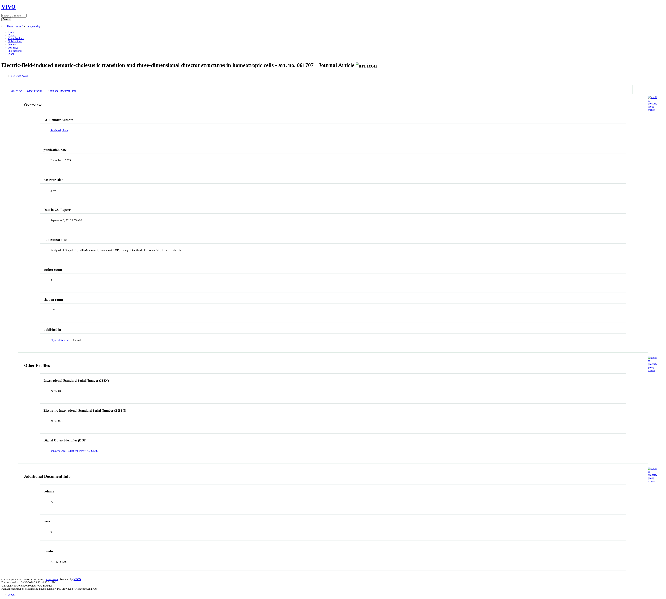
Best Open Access (19, 76)
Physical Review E (60, 340)
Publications (15, 41)
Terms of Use (52, 579)
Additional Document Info (62, 90)
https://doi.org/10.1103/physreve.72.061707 (74, 450)
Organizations (16, 38)
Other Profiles (34, 90)
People (12, 35)
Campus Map (33, 26)
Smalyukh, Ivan (59, 130)
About (11, 53)
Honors (12, 44)
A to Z (19, 26)
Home (10, 26)
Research (13, 47)
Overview (16, 90)
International (15, 50)
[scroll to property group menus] (652, 109)
